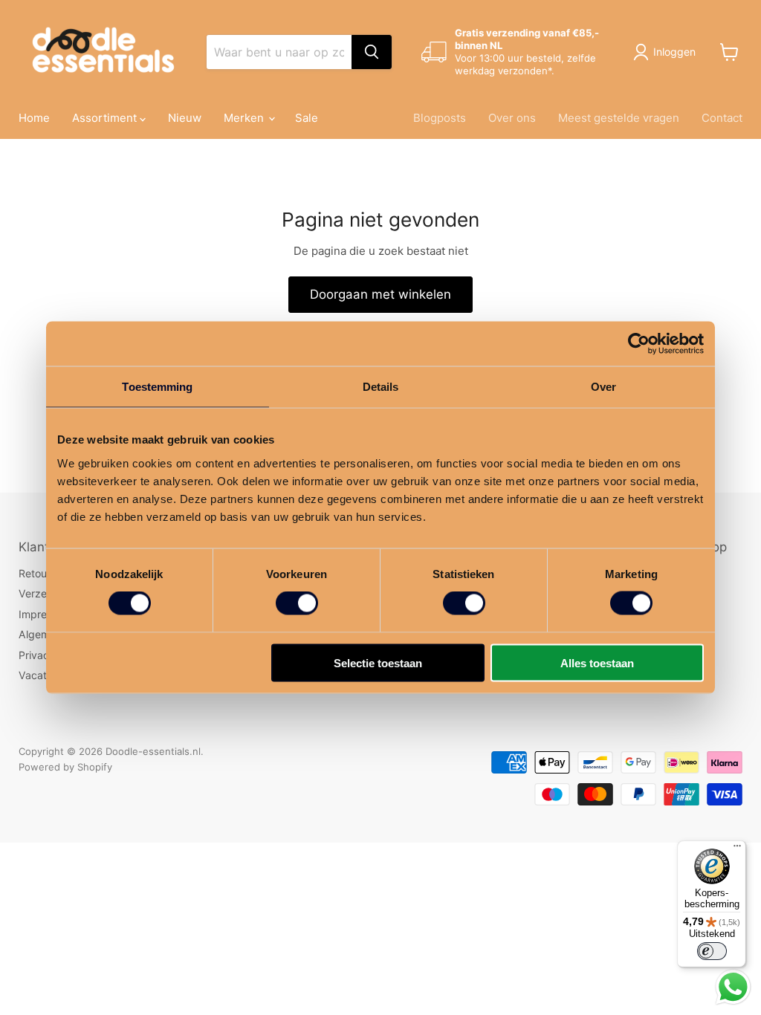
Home (34, 118)
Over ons (512, 118)
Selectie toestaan (378, 662)
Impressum (45, 614)
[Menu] (737, 849)
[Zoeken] (372, 52)
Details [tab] (381, 386)
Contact (722, 118)
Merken (245, 118)
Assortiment (106, 118)
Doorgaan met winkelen (380, 294)
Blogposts (439, 118)
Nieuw (184, 118)
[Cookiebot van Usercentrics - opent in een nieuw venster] (639, 344)
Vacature (40, 675)
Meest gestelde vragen (618, 118)
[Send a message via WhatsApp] (733, 987)
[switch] (297, 603)
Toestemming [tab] (157, 386)
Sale (306, 118)
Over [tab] (603, 386)
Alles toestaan (597, 662)
